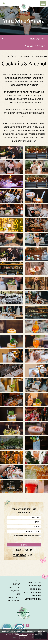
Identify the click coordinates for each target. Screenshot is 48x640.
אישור (23, 637)
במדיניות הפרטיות (12, 634)
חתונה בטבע (35, 589)
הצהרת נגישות (14, 597)
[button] (43, 3)
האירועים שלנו (31, 56)
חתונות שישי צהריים (32, 592)
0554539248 (19, 555)
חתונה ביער (36, 595)
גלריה (17, 580)
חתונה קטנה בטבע (33, 599)
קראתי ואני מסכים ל (26, 535)
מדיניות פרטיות (13, 600)
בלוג (18, 594)
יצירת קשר (15, 590)
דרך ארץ (43, 56)
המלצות (16, 584)
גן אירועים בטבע (34, 585)
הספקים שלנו (14, 587)
